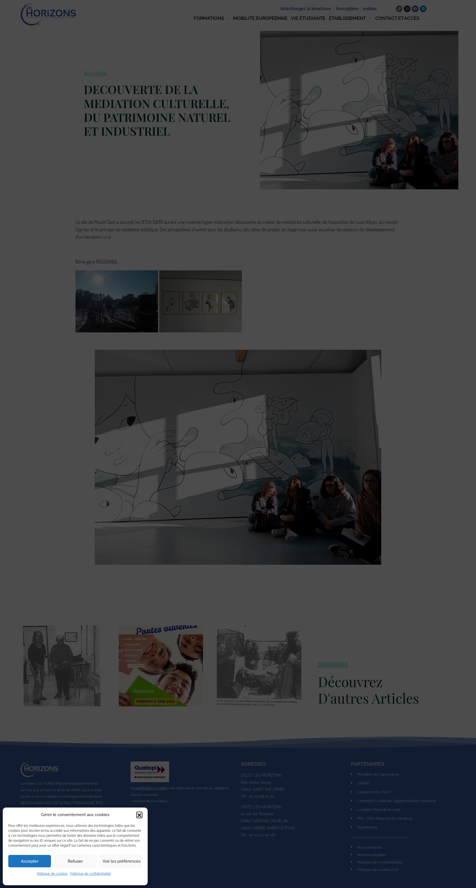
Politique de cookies (52, 874)
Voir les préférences (121, 861)
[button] (139, 814)
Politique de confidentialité (90, 874)
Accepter (29, 861)
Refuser (75, 861)
